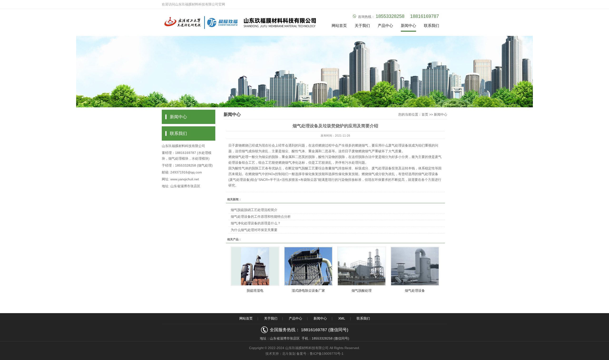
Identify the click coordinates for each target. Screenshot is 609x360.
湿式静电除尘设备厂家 (308, 290)
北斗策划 (288, 353)
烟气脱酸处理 (362, 290)
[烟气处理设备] (415, 266)
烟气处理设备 (415, 290)
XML (341, 318)
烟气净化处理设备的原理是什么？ (256, 223)
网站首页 (339, 26)
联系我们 (431, 26)
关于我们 (362, 26)
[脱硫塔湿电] (255, 266)
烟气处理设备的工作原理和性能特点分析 (261, 216)
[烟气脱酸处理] (361, 266)
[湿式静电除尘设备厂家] (308, 266)
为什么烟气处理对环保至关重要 (254, 230)
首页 (425, 114)
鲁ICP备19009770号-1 (327, 353)
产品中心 (385, 26)
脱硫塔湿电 (255, 290)
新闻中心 (408, 26)
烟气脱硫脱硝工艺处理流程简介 (254, 210)
